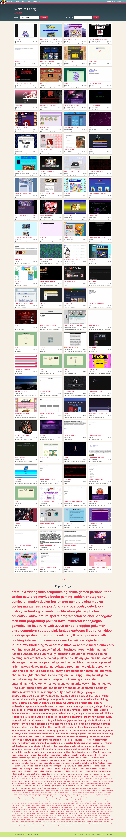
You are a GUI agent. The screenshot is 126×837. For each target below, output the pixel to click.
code (92, 679)
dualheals (19, 41)
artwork (50, 792)
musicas (60, 805)
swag (91, 760)
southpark (27, 788)
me (82, 666)
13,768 (60, 129)
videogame (104, 616)
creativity (104, 666)
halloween (86, 794)
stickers (96, 774)
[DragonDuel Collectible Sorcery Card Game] (51, 163)
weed (21, 788)
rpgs (21, 768)
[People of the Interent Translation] (100, 295)
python (96, 742)
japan (69, 706)
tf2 (50, 765)
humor (60, 749)
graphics (45, 351)
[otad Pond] (26, 273)
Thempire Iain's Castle (21, 127)
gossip (54, 819)
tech (15, 620)
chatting (108, 788)
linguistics (108, 730)
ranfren (46, 825)
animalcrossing (41, 819)
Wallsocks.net (43, 83)
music (54, 219)
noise (21, 763)
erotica (23, 805)
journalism (86, 742)
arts (36, 654)
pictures (78, 765)
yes (99, 788)
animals (47, 611)
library (88, 798)
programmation (100, 809)
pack (47, 65)
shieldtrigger (44, 283)
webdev (68, 776)
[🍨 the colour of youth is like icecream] (51, 185)
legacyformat (68, 437)
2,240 (60, 437)
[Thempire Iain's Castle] (26, 119)
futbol (25, 733)
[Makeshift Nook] (26, 251)
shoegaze (33, 809)
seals (38, 807)
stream (43, 505)
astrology (74, 733)
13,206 (85, 85)
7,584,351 (60, 41)
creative (52, 706)
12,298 (85, 151)
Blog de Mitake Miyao (21, 391)
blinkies (108, 713)
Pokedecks (67, 193)
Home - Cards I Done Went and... (98, 413)
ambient (67, 798)
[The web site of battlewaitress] (26, 361)
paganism (20, 817)
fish (29, 730)
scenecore (16, 765)
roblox (33, 616)
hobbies (83, 695)
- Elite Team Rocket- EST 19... (48, 105)
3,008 (85, 393)
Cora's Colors (68, 303)
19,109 (35, 195)
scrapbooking (81, 798)
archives (97, 805)
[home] (26, 141)
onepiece (28, 805)
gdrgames (43, 393)
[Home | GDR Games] (51, 383)
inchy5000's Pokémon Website (23, 237)
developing (31, 823)
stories (81, 654)
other (50, 727)
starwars (49, 779)
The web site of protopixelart (47, 479)
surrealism (90, 788)
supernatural (71, 783)
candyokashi (44, 503)
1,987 (36, 459)
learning (17, 649)
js (12, 794)
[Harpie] (100, 537)
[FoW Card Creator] (75, 141)
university (35, 803)
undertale (17, 706)
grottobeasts (44, 263)
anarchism (79, 774)
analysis (104, 794)
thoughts (56, 699)
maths (63, 774)
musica (97, 601)
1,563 (36, 481)
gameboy (56, 109)
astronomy (45, 713)
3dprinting (15, 788)
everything (89, 683)
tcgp (25, 307)
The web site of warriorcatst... (97, 457)
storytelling (30, 699)
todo (85, 813)
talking (55, 803)
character (98, 307)
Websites (10, 1)
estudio (43, 807)
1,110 (85, 525)
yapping (18, 798)
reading (40, 606)
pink (54, 630)
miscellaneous (48, 823)
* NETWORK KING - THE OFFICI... (74, 325)
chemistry (32, 776)
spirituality (62, 695)
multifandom (78, 819)
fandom (99, 640)
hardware (94, 786)
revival (107, 813)
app (22, 739)
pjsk (29, 757)
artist (15, 666)
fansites (103, 549)
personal (45, 197)
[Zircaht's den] (51, 229)
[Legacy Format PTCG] (75, 427)
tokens (97, 197)
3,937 (36, 371)
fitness (15, 713)
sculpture (79, 794)
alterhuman (82, 802)
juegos (32, 716)
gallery (76, 749)
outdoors (85, 768)
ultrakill (110, 809)
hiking (100, 736)
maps (88, 790)
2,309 (36, 437)
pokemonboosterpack (46, 41)
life (53, 439)
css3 (17, 821)
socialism (83, 788)
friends (52, 675)
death (60, 768)
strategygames (94, 285)
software (60, 666)
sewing (75, 679)
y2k (95, 263)
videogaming (107, 796)
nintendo (53, 43)
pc (101, 779)
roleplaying (66, 755)
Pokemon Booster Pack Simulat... (49, 39)
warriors (100, 461)
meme (56, 739)
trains (92, 779)
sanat (94, 809)
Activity (23, 1)
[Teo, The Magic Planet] (51, 251)
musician (68, 823)
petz (78, 800)
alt (69, 757)
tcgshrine (19, 63)
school (70, 625)
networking (105, 800)
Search (17, 1)
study (15, 692)
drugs (96, 802)
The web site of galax (95, 435)
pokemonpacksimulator (46, 63)
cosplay (27, 706)
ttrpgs (67, 709)
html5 (74, 723)
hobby (24, 87)
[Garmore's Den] (75, 75)
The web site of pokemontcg (97, 237)
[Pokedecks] (75, 185)
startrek (68, 809)
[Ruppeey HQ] (75, 515)
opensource (31, 790)
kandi (39, 788)
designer (96, 821)
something (100, 819)
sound (57, 790)
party (89, 815)
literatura (89, 771)
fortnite (27, 752)
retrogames (70, 175)
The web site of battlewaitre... (23, 369)
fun (96, 611)
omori (38, 773)
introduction (47, 749)
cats (26, 596)
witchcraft (28, 720)
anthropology (31, 798)
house (58, 817)
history (17, 611)
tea (60, 776)
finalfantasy (58, 821)
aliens (58, 736)
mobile (13, 805)
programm (84, 819)
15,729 (60, 173)
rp (103, 752)
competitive (19, 87)
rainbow (13, 821)
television (71, 727)
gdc (78, 329)
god (108, 774)
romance (21, 730)
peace (94, 823)
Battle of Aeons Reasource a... (72, 127)
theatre (99, 720)
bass (93, 817)
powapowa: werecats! (46, 149)
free (62, 739)
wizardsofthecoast (21, 175)
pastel (97, 779)
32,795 (85, 129)
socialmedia (95, 768)
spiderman (75, 807)
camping (86, 809)
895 (36, 569)
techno (77, 788)
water (49, 802)
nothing (66, 716)
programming (107, 329)
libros (80, 727)
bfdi (60, 760)
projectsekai (59, 825)
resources (26, 749)
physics (75, 713)
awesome (57, 774)
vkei (100, 755)
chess (62, 742)
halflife (98, 823)
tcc (23, 792)
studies (108, 821)
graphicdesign (75, 671)
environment (41, 779)
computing (63, 779)
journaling (63, 654)
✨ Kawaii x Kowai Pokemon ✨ (98, 567)
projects (89, 720)
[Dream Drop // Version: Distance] (26, 185)
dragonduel (43, 173)
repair (105, 819)
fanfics (52, 805)
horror (56, 601)
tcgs (94, 175)
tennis (45, 798)
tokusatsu (85, 461)
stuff (105, 649)
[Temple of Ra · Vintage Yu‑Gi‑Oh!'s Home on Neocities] (26, 75)
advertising (14, 819)
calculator (14, 815)
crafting (87, 709)
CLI (86, 834)
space (46, 649)
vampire (23, 809)
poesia (99, 800)
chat (22, 713)
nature (43, 616)
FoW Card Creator (69, 149)
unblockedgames (102, 815)
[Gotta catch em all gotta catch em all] (75, 31)
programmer (45, 783)
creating (64, 803)
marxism (80, 817)
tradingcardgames (70, 131)
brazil (78, 796)
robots (80, 745)
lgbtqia (34, 788)
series (69, 658)
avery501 (18, 261)
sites (92, 800)
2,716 (60, 415)
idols (93, 815)
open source (23, 834)
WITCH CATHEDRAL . (23, 435)
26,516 (35, 129)
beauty (58, 692)
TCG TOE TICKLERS (70, 215)
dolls (43, 727)
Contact (109, 834)
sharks (14, 776)
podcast (96, 765)
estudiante (25, 800)
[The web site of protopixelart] (51, 471)
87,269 (35, 41)
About (76, 834)
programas (81, 792)
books (32, 395)
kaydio (91, 261)
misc (84, 776)
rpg (52, 395)
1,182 (36, 525)
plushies (29, 763)
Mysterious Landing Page (22, 413)
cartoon (102, 197)
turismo (72, 798)
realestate (71, 779)
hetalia (30, 803)
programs (18, 809)
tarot (58, 733)
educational (17, 773)
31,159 (85, 107)
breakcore (38, 763)
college (105, 779)
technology (32, 611)
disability (26, 817)
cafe (96, 776)
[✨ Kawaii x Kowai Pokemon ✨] (100, 559)
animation (31, 601)
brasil (49, 768)
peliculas (91, 736)
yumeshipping (66, 815)
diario (18, 823)
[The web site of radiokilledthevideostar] (51, 207)
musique (19, 815)
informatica (29, 709)
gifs (39, 757)
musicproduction (45, 805)
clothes (38, 679)
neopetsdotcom (76, 505)
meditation (32, 813)
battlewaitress (19, 371)
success (82, 329)
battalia (42, 415)
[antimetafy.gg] (100, 339)
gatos (84, 713)
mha (44, 817)
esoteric (85, 805)
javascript (46, 692)
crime (75, 815)
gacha (35, 483)
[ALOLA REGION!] (100, 317)
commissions (91, 662)
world (13, 792)
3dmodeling (39, 771)
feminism (102, 763)
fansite (79, 757)
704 (61, 305)
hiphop (32, 760)
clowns (14, 779)
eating (18, 796)
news (80, 219)
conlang (66, 807)
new (79, 815)
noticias (23, 813)
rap (50, 739)
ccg (67, 549)
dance (35, 666)
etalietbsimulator (94, 107)
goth (24, 662)
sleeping (83, 723)
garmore (67, 85)
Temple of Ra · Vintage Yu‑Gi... (23, 83)
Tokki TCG (43, 347)
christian (92, 796)
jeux (108, 819)
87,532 (35, 107)
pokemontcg (83, 197)
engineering (56, 688)
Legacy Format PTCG (70, 435)
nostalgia (86, 640)
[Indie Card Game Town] (100, 493)
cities (13, 825)
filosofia (24, 815)
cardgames (81, 131)
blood (31, 815)
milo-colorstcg (19, 151)
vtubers (86, 779)
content (111, 807)
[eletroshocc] (26, 471)
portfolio (43, 131)
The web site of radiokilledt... (47, 215)
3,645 (60, 371)
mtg (95, 109)
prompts (19, 825)
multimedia (62, 783)
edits (22, 825)
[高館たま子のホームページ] (75, 251)
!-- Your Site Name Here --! (96, 523)
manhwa (26, 773)
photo (34, 730)
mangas (31, 792)
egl (109, 794)
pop (54, 779)
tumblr (83, 783)
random (48, 635)
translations (108, 307)
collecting (93, 43)
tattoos (95, 788)
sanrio (34, 671)
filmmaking (105, 765)
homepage (38, 794)
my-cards (43, 525)
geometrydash (42, 821)
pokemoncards (105, 241)
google (108, 815)
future (82, 815)
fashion (79, 596)
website (92, 654)
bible (91, 794)
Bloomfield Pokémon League (48, 325)
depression (15, 802)
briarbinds (67, 481)
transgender (35, 733)
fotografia (47, 763)
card (82, 153)
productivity (14, 823)
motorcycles (88, 821)
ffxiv (95, 763)
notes (64, 805)
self (101, 823)
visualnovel (56, 792)
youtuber (43, 813)
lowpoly (99, 373)
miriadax (72, 819)
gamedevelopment (99, 723)
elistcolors (67, 371)
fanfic (19, 736)
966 (61, 547)
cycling (59, 803)
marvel (100, 733)
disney (27, 813)
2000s (59, 625)
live (29, 807)
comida (76, 662)
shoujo (48, 811)
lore (20, 549)
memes (51, 640)
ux (50, 807)
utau (90, 763)
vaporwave (32, 713)
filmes (104, 768)
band (81, 720)
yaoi (53, 720)
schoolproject (69, 802)
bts (22, 771)
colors (18, 153)
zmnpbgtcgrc (69, 503)
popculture (63, 745)
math (98, 649)
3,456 (85, 371)
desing (90, 817)
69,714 (35, 85)
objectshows (50, 757)
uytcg (91, 151)
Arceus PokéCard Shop (21, 567)
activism (25, 765)
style (105, 755)
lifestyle (60, 671)
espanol (28, 819)
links (20, 752)
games (83, 43)
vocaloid (29, 649)
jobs (60, 823)
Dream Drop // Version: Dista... (23, 193)
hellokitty (70, 771)
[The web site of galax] (100, 427)
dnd (44, 241)
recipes (15, 757)
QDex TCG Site (68, 61)
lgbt (14, 671)
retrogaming (76, 781)
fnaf (91, 695)
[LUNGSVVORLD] (100, 361)
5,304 (85, 261)
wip (20, 720)
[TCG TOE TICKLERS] (75, 207)
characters (19, 675)
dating (96, 819)
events (41, 730)
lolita (92, 776)
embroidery (85, 817)
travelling (16, 771)
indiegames (101, 285)
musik (67, 821)
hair (37, 798)
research (40, 720)
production (43, 765)
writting (20, 794)
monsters (47, 790)
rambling (58, 819)
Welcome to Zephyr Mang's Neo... (73, 501)
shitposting (69, 800)
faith (36, 823)
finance (16, 727)
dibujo (29, 811)
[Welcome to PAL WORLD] (75, 163)
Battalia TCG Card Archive (47, 413)
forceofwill (70, 153)
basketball (17, 699)
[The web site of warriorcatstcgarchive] (100, 449)
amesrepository (44, 129)
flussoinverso (93, 217)
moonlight (18, 195)
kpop (99, 606)
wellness (48, 800)
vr (12, 733)
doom (78, 783)
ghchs (105, 749)
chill (24, 794)
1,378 (110, 217)
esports (28, 87)
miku (82, 786)
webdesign (44, 699)
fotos (47, 817)
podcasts (37, 792)
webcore (50, 695)
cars (110, 645)
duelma (43, 285)
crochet (35, 658)
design (45, 601)
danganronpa (17, 760)
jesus (101, 776)
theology (53, 800)
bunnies (95, 757)
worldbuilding (33, 645)
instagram (52, 813)
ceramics (44, 802)
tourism (27, 796)
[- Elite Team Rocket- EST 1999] (51, 97)
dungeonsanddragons (29, 821)
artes (33, 783)
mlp (14, 709)
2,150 (110, 437)
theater (19, 776)
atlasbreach (93, 283)
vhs (70, 792)
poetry (81, 606)
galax (91, 437)
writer (72, 803)
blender (81, 752)
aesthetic (56, 645)
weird (35, 692)
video (107, 630)
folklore (69, 805)
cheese (111, 819)
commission (80, 813)
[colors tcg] (26, 31)
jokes (26, 825)
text (97, 796)
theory (13, 807)
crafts (102, 635)
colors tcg (17, 39)
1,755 (36, 283)
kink (19, 821)
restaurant (102, 792)
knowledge (50, 796)
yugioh (32, 87)
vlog (77, 771)
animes (16, 723)
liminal (108, 802)
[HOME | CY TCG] (51, 449)
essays (17, 733)
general (106, 798)
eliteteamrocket (44, 107)
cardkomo (67, 415)
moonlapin (18, 503)
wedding (39, 796)
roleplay (57, 679)
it (63, 699)
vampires (97, 727)
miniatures (81, 823)
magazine (25, 802)
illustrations (55, 807)
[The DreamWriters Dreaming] (75, 97)
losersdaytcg (68, 41)
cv (64, 802)
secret (29, 825)
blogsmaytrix (44, 547)
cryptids (87, 803)
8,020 (36, 327)
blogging (83, 625)
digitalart (91, 666)
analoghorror (15, 803)
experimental (95, 713)
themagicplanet (44, 261)
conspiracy (57, 796)
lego (52, 786)
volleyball (87, 765)
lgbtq (30, 675)
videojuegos (92, 620)
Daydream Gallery (69, 391)
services (14, 783)
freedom (75, 792)
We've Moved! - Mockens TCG (97, 193)
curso (88, 800)
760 (61, 217)
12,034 (109, 129)
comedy (101, 688)
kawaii (73, 640)
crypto (107, 720)
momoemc (43, 437)
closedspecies (23, 803)
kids (70, 807)
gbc (42, 109)
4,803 (36, 261)
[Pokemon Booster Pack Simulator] (51, 31)
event (65, 786)
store (105, 776)
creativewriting (95, 811)
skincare (101, 786)
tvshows (61, 720)
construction (86, 781)
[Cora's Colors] (75, 295)
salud (62, 788)
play (95, 807)
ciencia (83, 821)
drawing (84, 601)
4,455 (60, 349)
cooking (18, 640)
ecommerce (88, 774)
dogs (21, 635)
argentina (86, 823)
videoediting (28, 786)
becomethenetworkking (70, 327)
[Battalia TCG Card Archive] (51, 405)
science (89, 616)
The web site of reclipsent (96, 391)
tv (46, 645)
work (14, 730)
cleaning (59, 794)
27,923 (35, 151)
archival (37, 825)
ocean (108, 752)
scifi (26, 658)
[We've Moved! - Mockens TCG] (100, 185)
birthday (25, 742)
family (77, 742)
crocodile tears (93, 61)
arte (65, 601)
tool (91, 87)
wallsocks (43, 85)
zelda (62, 817)
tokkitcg (42, 349)
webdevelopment (20, 745)
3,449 (110, 371)
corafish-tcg (68, 305)
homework (83, 800)
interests (26, 727)
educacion (93, 699)
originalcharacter (73, 813)
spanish (22, 757)
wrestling (77, 763)
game (22, 263)
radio (51, 219)
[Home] (100, 141)
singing (103, 709)
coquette (35, 742)
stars (85, 757)
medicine (69, 739)
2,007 (36, 239)
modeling (103, 790)
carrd (59, 752)
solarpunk (38, 813)
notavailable (93, 129)
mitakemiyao (19, 393)
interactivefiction (48, 819)
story (84, 679)
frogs (30, 800)
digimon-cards (69, 239)
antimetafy (93, 349)
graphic (42, 768)
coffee (68, 699)
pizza (14, 752)
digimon (79, 87)
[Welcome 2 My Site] (26, 163)
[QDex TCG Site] (75, 53)
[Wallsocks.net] (51, 75)
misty (18, 65)
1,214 (60, 503)
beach (65, 817)
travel (62, 620)
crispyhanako (68, 349)
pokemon (48, 43)
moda (36, 706)
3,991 (110, 349)
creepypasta (101, 739)
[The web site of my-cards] (51, 515)
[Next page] (64, 579)
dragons (49, 175)
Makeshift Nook (19, 259)
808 (110, 569)
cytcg (42, 459)
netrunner (43, 571)
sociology (72, 790)
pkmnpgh (43, 327)
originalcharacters (22, 695)
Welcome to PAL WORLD (71, 171)
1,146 (60, 525)
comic (60, 635)
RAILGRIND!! (93, 259)
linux (41, 640)
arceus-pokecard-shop (21, 569)
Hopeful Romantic (20, 457)
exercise (97, 817)
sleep (67, 723)
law (89, 757)
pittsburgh (55, 329)
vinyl (108, 811)
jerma (55, 263)
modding (44, 742)
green (48, 788)
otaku (110, 798)
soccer (82, 699)
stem (55, 817)
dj (21, 781)
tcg (17, 43)
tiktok (103, 788)
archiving (42, 825)
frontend (79, 821)
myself (74, 755)
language (78, 706)
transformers (71, 774)
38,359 (60, 85)
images (14, 781)
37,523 (109, 107)
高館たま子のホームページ (72, 259)
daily (22, 811)
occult (32, 723)
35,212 (109, 41)
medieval (33, 796)
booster (56, 65)
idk (14, 635)
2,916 (110, 393)
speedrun (97, 87)
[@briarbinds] (75, 471)
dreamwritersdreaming (71, 107)
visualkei (18, 819)
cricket (95, 794)
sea (68, 825)
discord (98, 702)
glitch (50, 803)
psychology (52, 662)
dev (111, 771)
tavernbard (18, 525)
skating (37, 781)
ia (90, 811)
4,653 (110, 261)
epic (73, 788)
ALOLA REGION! (94, 325)
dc (105, 786)
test (38, 649)
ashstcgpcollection (20, 305)
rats (76, 798)
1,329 (85, 481)
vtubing (40, 817)
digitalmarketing (59, 798)
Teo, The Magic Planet (46, 259)
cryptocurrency (52, 815)
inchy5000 (18, 239)
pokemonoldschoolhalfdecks (22, 173)
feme (16, 325)
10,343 (35, 173)
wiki (89, 733)
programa (23, 798)
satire (104, 813)
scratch (79, 776)
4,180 (85, 349)
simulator (43, 65)
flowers (16, 702)
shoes (54, 794)
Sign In (119, 1)
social (25, 263)
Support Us (35, 1)
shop (99, 706)
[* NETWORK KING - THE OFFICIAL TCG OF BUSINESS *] (75, 317)
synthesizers (45, 815)
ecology (110, 781)
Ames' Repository (45, 127)
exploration (23, 819)
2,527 (85, 415)
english (103, 307)
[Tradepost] (26, 515)
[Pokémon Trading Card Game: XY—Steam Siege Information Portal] (100, 31)
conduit (43, 569)
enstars (41, 798)
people (19, 790)
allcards (92, 85)
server (81, 807)
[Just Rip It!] (75, 405)
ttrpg (47, 241)
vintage (79, 692)
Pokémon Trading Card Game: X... (98, 39)
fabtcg (96, 175)
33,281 (109, 85)
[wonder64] (75, 559)
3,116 (60, 393)
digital (23, 716)
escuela (27, 783)
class (40, 815)
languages (104, 683)
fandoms (61, 702)
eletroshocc (18, 479)
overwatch (69, 817)
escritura (106, 807)
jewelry (27, 768)
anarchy (74, 805)
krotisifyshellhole (94, 459)
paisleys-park (19, 415)
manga (73, 43)
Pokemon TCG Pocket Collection (24, 303)
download (65, 825)
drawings (54, 483)
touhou (88, 745)
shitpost (13, 811)
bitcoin (58, 788)
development (39, 683)
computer (35, 702)
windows (16, 742)
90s (42, 43)
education (19, 616)
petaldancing (44, 195)
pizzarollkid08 (68, 217)
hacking (73, 695)
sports (54, 616)
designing (29, 771)
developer (80, 395)
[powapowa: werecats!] (51, 141)
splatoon (77, 351)
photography (95, 596)
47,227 (109, 63)
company (52, 809)
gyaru (107, 736)
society (18, 805)
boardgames (58, 765)
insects (41, 786)
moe (47, 813)
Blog (89, 834)
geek (37, 811)
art (68, 109)
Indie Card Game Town (95, 501)
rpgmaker (91, 805)
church (66, 813)
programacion (71, 616)
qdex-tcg (67, 63)
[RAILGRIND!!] (100, 251)
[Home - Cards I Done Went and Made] (100, 405)
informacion (66, 811)
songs (109, 763)
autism (35, 727)
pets (75, 699)
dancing (109, 733)
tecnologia (43, 723)
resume (64, 733)
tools (82, 771)
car (63, 771)
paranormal (52, 760)
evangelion (31, 817)
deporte (25, 779)
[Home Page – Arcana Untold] (26, 537)
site (48, 720)
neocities (41, 811)
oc (68, 635)
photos (68, 692)
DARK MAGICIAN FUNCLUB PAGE (25, 215)
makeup (25, 666)
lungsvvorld (92, 371)
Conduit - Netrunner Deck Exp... (48, 567)
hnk (25, 329)
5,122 (85, 195)
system (89, 730)
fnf (33, 752)
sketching (79, 790)
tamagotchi (91, 819)
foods (97, 760)
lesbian (97, 771)
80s (88, 776)
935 (110, 547)
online (29, 755)
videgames (54, 823)
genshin (61, 730)
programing (36, 620)
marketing (47, 666)
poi (91, 305)
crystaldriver (93, 503)
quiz (61, 811)
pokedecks (67, 195)
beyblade (99, 219)
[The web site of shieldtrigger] (51, 273)
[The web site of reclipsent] (100, 383)
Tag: (69, 17)
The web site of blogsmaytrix (48, 545)
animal (33, 811)
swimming (68, 788)
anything (77, 716)
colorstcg (22, 153)
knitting (88, 727)
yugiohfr (21, 439)
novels (22, 395)
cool (14, 679)
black (74, 817)
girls (109, 776)
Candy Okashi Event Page (47, 501)
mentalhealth (48, 733)
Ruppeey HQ (68, 523)
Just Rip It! (67, 413)
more (36, 817)
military (100, 813)
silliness (100, 821)
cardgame (53, 571)
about (51, 716)
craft (26, 760)
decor (90, 809)
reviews (25, 692)
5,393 (60, 195)
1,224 (36, 503)
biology (104, 699)
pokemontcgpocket (75, 197)
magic (92, 109)
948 (85, 547)
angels (62, 792)
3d (98, 658)
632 (110, 283)
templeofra (19, 85)
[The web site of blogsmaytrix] (51, 537)
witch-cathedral (19, 437)
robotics (34, 768)
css (26, 671)
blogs (36, 695)
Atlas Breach (92, 281)
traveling (82, 755)
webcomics (72, 688)
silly (53, 654)
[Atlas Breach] (100, 273)
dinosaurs (50, 771)
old (58, 779)
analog (98, 790)
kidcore (70, 796)
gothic (83, 733)
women (93, 798)
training (89, 813)
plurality (43, 781)
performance (100, 807)
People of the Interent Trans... (97, 303)
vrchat (86, 815)
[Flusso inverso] (100, 207)
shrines (38, 805)
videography (67, 781)
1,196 (110, 503)
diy (81, 658)
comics (74, 417)
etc (73, 654)
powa (42, 151)
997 (36, 547)
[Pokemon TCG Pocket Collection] (26, 295)
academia (66, 794)
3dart (108, 803)
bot (78, 809)
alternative (43, 709)
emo (102, 645)
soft (56, 805)
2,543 (60, 261)
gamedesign (107, 285)
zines (52, 683)
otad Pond (17, 281)
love (35, 625)
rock (67, 679)
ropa (42, 790)
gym (94, 733)
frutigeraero (56, 723)
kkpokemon (92, 569)
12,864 (109, 173)
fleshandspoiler (93, 173)
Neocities (16, 834)
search (13, 796)
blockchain (73, 809)
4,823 (110, 327)
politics (51, 620)
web (51, 625)
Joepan (66, 457)
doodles (81, 809)
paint (55, 825)
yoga (32, 781)
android (55, 776)
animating (59, 815)
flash (107, 783)
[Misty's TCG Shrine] (26, 53)
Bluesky (36, 834)
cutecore (27, 654)
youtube (44, 630)
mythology (86, 749)
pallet (66, 173)
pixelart (49, 483)
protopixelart (44, 481)
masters (52, 285)
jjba (69, 803)
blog (76, 87)
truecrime (66, 790)
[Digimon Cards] (75, 229)
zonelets (68, 763)
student (105, 771)
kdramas (31, 802)
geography (69, 765)
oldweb (25, 702)
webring (63, 823)
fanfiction (93, 549)
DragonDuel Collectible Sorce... (48, 171)
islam (101, 817)
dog (55, 745)
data (65, 757)
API (93, 834)
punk (60, 658)
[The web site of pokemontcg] (100, 229)
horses (111, 779)
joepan (67, 459)
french (17, 807)
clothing (107, 706)
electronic (103, 774)
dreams (97, 730)
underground (103, 811)
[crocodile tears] (100, 53)
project (83, 702)
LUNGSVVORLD (93, 369)
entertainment (21, 683)
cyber (38, 783)
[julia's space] (51, 295)
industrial (36, 815)
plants (73, 675)
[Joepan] (75, 449)
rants (63, 800)
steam (74, 395)
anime (69, 43)
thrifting (44, 794)
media (29, 263)
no (88, 755)
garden (60, 802)
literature (68, 611)
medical (14, 790)
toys (14, 736)
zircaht (42, 239)
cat (54, 658)
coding (17, 606)
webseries (51, 798)
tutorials (80, 805)
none (55, 768)
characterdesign (19, 755)
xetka (66, 283)
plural (99, 794)
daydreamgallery (69, 393)
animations (72, 736)
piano (73, 752)
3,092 (85, 239)
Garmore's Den (68, 83)
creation (101, 796)
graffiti (74, 800)
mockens (92, 195)
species (18, 811)
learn (71, 794)
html (22, 620)
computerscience (92, 783)
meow (34, 757)
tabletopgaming (47, 395)
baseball (21, 783)
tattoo (100, 802)
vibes (87, 811)
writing (17, 596)
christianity (71, 760)
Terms (103, 834)
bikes (106, 809)
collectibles (79, 417)
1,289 (110, 481)
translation (53, 783)
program (73, 666)
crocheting (54, 802)
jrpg (51, 87)
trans (108, 671)
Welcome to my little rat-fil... (96, 479)
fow (67, 153)
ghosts (76, 803)
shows (16, 662)
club (77, 823)
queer (62, 640)
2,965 (60, 283)
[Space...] (100, 119)
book (19, 709)
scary (74, 796)
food (107, 591)
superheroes (107, 805)
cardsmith (76, 153)
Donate (81, 834)
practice (28, 809)
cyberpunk (91, 692)
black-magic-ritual (94, 525)
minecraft (104, 483)
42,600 (60, 107)
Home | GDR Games (45, 391)
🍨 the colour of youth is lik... (48, 193)
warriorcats (93, 461)
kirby (74, 794)
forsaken (64, 809)
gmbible (18, 547)
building (76, 802)
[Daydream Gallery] (75, 383)
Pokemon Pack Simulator (47, 61)
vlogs (47, 807)
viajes (71, 815)
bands (66, 792)
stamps (82, 736)
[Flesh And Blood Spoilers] (100, 163)
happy (74, 823)
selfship (61, 807)
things (50, 773)
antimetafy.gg (92, 347)
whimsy (108, 742)
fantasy (43, 175)
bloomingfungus (94, 481)
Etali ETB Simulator (94, 105)
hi (22, 790)
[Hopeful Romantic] (26, 449)
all (63, 727)
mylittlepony (23, 807)
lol (64, 760)
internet (31, 640)
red (92, 821)
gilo (17, 217)
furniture (46, 803)
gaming (43, 87)
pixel (102, 757)
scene (61, 683)
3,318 (36, 393)
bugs (14, 720)
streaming (25, 679)
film (57, 611)
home (16, 149)
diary (15, 630)
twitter (110, 817)
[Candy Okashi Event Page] (51, 493)
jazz (30, 779)
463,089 (60, 63)
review (13, 809)
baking (102, 654)
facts (77, 817)
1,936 (60, 459)
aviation (59, 800)
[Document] (51, 427)
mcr (19, 781)
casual (67, 87)
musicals (25, 483)
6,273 (60, 327)
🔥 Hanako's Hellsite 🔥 (71, 347)
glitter (25, 811)
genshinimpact (90, 802)
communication (81, 811)
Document (42, 435)
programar (58, 786)
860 (61, 569)
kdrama (93, 790)
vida (33, 794)
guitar (105, 675)
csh (19, 329)
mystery (54, 742)
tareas (71, 825)
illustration (106, 197)
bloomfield (60, 329)
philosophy (84, 611)
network (75, 329)
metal (90, 671)
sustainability (36, 800)
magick (36, 821)
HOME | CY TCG (44, 457)
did (95, 800)
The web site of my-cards (47, 523)
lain (25, 736)
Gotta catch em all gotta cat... (72, 39)
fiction (16, 654)
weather (53, 788)
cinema (46, 658)
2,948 (85, 283)
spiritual (22, 821)
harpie (91, 547)
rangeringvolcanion (95, 41)
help (99, 781)
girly (81, 779)
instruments (105, 817)
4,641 (36, 349)
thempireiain (19, 129)
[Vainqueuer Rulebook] (75, 537)
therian (87, 786)
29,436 (60, 151)
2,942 (110, 239)
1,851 (85, 459)
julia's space (43, 303)
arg (83, 635)
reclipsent (93, 393)
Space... (91, 127)
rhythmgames (15, 813)
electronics (26, 688)
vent (33, 773)
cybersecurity (104, 716)
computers (28, 630)
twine (34, 779)
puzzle (69, 730)
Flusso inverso (93, 215)
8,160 (110, 305)
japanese (72, 720)
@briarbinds (67, 479)
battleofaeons (68, 129)
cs (19, 813)
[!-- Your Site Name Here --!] (100, 515)
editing (99, 671)
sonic (47, 679)
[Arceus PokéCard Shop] (26, 559)
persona (81, 351)
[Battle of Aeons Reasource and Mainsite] (75, 119)
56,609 (85, 41)
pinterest (34, 765)
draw (77, 779)
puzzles (69, 742)
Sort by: (16, 17)
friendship (64, 796)
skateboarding (47, 736)
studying (46, 755)
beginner (26, 823)
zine (38, 749)
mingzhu (18, 349)
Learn (28, 1)
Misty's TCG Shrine (20, 61)
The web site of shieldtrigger (47, 281)
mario (19, 779)
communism (58, 763)
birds (58, 716)
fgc (29, 461)
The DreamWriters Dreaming (72, 105)
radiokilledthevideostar (46, 217)
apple (111, 811)
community (73, 683)
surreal (42, 800)
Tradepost (17, 523)
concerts (81, 803)
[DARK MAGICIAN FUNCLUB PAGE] (26, 207)
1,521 (36, 305)
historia (25, 776)
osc (33, 749)
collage (15, 768)
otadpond (18, 283)
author (26, 792)
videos (92, 635)
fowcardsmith (69, 151)
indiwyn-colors (44, 371)
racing (22, 796)
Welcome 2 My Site (20, 171)
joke (87, 819)
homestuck (98, 483)
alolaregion (92, 327)
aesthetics (88, 688)
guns (85, 807)
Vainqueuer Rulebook (70, 545)
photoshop (51, 825)
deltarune (41, 688)
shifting (104, 821)
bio (102, 742)
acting (47, 776)
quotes (41, 803)
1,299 (85, 217)
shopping (89, 706)
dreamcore (51, 752)
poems (106, 727)
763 (61, 239)
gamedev (25, 461)
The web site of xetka (70, 281)
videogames (58, 43)
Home (90, 149)
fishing (97, 792)
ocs (72, 606)
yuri (64, 736)
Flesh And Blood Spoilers (96, 171)
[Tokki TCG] (51, 339)
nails (13, 800)
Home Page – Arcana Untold (23, 545)
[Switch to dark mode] (124, 1)
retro (52, 109)
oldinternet (57, 813)
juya (42, 305)
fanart (99, 549)
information (56, 709)
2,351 (110, 415)
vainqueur (67, 547)
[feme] (26, 317)
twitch (46, 505)
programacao (85, 796)
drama (25, 790)
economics (110, 790)
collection (48, 131)
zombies (22, 823)
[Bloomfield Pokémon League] (51, 317)
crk (48, 809)
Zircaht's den (43, 237)
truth (101, 805)
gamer (14, 786)
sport (42, 671)
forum (44, 788)
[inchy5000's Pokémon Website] (26, 229)
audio (59, 757)
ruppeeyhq (67, 525)
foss (105, 803)
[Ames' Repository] (51, 119)
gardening (34, 635)
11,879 (109, 151)
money (92, 716)
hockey (87, 792)
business (68, 329)
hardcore (49, 794)
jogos (31, 736)
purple (92, 792)
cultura (53, 790)
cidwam (92, 415)
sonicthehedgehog (80, 175)
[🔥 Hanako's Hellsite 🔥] (75, 339)
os (45, 811)
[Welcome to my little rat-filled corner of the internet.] (100, 471)
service (44, 796)
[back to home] (3, 2)
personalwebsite (61, 713)
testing (15, 716)
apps (37, 736)
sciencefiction (99, 798)
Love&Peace (18, 105)
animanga (18, 792)
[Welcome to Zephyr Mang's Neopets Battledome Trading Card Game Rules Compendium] (75, 493)
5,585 (85, 173)
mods (104, 802)
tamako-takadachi (69, 261)
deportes (37, 755)
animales (20, 786)
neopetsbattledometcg (85, 505)
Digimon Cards (68, 237)
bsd (46, 792)
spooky (36, 819)
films (68, 645)
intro (45, 739)
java (61, 790)
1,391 (60, 481)
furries (24, 723)
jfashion (97, 752)
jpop (38, 776)
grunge (58, 771)
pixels (71, 109)
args (63, 776)
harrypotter (38, 802)
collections (68, 819)
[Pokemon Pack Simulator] (51, 53)
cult (46, 821)
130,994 (84, 63)
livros (42, 776)
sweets (75, 811)
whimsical (51, 817)
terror (13, 798)
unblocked (58, 781)
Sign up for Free (111, 1)
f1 (51, 776)
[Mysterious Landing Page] (26, 405)
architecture (48, 702)
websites (42, 716)
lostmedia (53, 811)
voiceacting (93, 803)
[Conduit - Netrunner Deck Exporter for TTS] (51, 559)
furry (73, 87)
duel (47, 285)
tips (38, 823)
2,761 (36, 415)
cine (58, 755)
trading (47, 786)
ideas (84, 790)
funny (87, 675)
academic (100, 803)
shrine (79, 760)
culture (44, 654)
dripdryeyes (93, 63)
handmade (58, 809)
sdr (57, 219)
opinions (90, 823)
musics (71, 811)
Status (98, 834)
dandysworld (39, 809)
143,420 (35, 63)
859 (85, 569)
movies (43, 596)
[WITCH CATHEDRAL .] (26, 427)
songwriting (94, 813)
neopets (68, 505)
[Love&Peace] (26, 97)
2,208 (85, 437)
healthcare (109, 792)
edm (42, 792)
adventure (40, 752)
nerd (78, 786)
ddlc (15, 825)
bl (43, 757)
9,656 (85, 305)
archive (45, 417)
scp (96, 815)
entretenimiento (51, 821)
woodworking (109, 823)
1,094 (110, 195)
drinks (104, 823)
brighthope (18, 107)
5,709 (85, 327)
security (93, 755)
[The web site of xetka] (75, 273)
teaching (16, 749)
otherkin (28, 794)
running (15, 763)
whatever (26, 781)
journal (17, 645)
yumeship (94, 781)
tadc (70, 821)
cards (92, 153)
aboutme (40, 675)
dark (73, 757)
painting (17, 658)
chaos (92, 307)
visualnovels (27, 395)
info (85, 716)
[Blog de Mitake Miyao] (26, 383)
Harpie (91, 545)
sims (28, 815)
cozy (44, 773)
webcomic (80, 645)
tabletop (101, 505)
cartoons (78, 630)
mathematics (99, 745)
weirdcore (72, 702)
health (89, 649)
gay (42, 695)
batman (89, 807)
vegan (32, 819)
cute (90, 606)
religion (63, 675)
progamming (69, 768)
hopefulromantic (20, 459)
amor (53, 755)
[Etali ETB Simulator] (100, 97)
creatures (63, 819)
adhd (62, 813)
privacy (104, 760)
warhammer (74, 821)
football (106, 658)
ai (78, 635)
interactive (47, 745)
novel (74, 776)
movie (43, 706)
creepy (104, 781)
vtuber (18, 131)
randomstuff (14, 817)
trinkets (35, 786)
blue (78, 768)
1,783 (110, 459)
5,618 (36, 217)
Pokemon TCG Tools (95, 83)
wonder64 (67, 567)
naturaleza (42, 823)
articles (45, 809)
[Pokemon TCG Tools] (100, 75)
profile (57, 727)
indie (56, 87)
